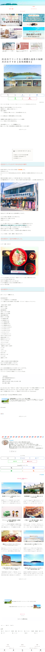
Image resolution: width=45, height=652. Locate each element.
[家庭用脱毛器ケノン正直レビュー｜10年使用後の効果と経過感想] (11, 33)
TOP (8, 644)
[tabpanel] (8, 47)
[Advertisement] (22, 138)
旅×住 (22, 644)
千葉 (2, 413)
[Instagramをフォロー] (12, 451)
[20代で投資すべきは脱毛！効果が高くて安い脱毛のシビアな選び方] (34, 20)
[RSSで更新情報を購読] (15, 451)
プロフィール (11, 648)
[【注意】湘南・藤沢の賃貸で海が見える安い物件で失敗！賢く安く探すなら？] (34, 33)
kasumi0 (11, 440)
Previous (0, 48)
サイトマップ (37, 646)
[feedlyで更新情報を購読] (13, 451)
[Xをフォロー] (10, 451)
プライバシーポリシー (33, 648)
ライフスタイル (22, 646)
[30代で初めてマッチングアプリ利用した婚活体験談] (11, 20)
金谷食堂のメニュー (18, 158)
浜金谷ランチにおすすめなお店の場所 (21, 154)
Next (44, 48)
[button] (42, 342)
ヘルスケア (8, 646)
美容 (37, 644)
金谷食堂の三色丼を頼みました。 (20, 156)
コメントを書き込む (23, 619)
